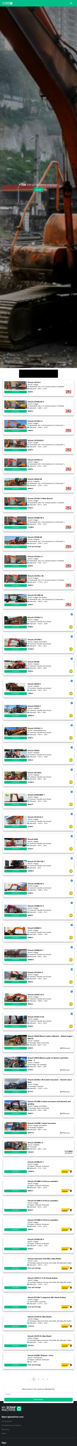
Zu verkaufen (7, 1421)
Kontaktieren (15, 392)
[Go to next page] (48, 1379)
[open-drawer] (71, 3)
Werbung (5, 1429)
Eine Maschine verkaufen (11, 1425)
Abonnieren (38, 1400)
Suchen (38, 190)
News (4, 1433)
